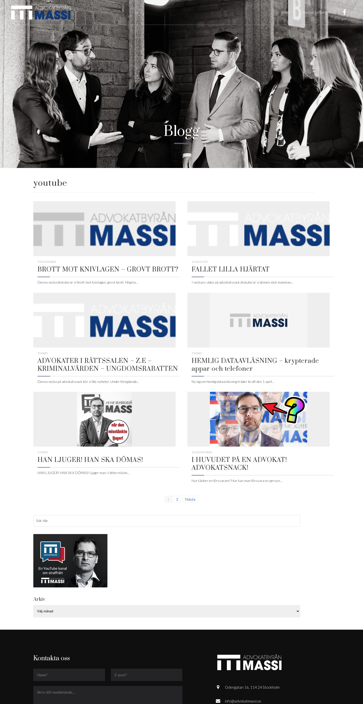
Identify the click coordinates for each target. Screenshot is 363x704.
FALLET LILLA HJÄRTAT (231, 270)
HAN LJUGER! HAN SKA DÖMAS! (90, 460)
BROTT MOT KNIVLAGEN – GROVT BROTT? (108, 270)
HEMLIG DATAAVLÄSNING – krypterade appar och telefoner (255, 365)
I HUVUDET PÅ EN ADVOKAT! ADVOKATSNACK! (239, 464)
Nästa (190, 499)
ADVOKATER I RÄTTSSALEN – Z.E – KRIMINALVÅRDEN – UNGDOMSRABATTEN (108, 365)
